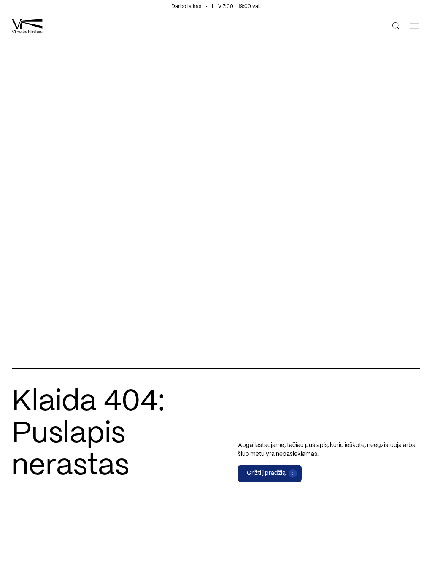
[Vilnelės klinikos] (27, 26)
